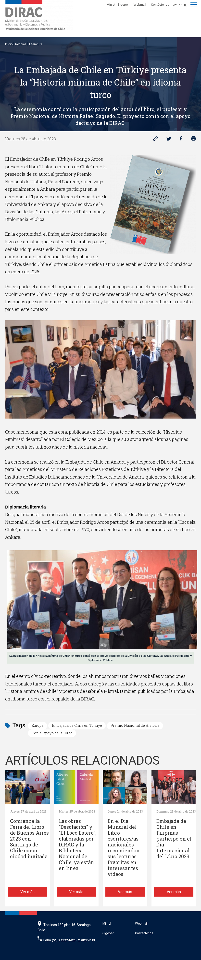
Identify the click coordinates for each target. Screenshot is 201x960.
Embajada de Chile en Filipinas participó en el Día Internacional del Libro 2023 (173, 838)
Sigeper (123, 4)
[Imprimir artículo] (193, 139)
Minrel (111, 4)
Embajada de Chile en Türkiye (77, 725)
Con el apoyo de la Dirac (52, 733)
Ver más (27, 891)
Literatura (35, 44)
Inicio (9, 44)
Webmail (140, 4)
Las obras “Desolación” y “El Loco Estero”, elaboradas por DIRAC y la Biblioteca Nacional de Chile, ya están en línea (77, 844)
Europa (37, 725)
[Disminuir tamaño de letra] (181, 3)
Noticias (20, 44)
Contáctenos (160, 4)
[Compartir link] (155, 139)
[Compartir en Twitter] (168, 139)
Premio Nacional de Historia (135, 725)
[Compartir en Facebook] (181, 139)
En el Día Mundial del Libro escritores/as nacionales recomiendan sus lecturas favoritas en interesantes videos (124, 847)
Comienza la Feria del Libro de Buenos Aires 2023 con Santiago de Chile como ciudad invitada (29, 838)
